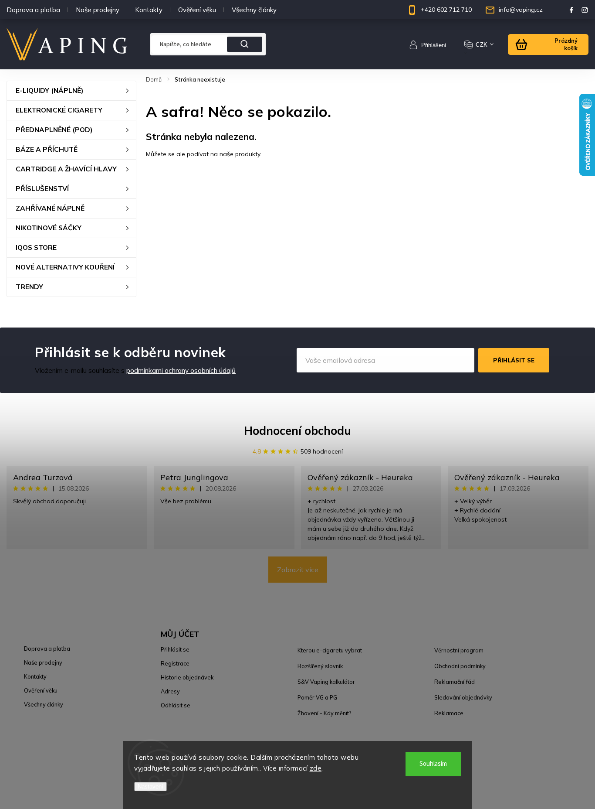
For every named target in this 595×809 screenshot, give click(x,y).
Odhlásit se (175, 705)
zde (316, 768)
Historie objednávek (187, 677)
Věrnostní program (458, 650)
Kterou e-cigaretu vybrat (330, 650)
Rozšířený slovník (320, 665)
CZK (482, 44)
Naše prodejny (97, 10)
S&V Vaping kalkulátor (326, 681)
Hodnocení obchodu (297, 430)
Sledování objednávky (463, 697)
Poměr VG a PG (317, 697)
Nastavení (150, 786)
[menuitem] (71, 91)
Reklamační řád (454, 681)
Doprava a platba (33, 10)
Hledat (244, 44)
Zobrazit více (297, 569)
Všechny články (254, 10)
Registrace (175, 663)
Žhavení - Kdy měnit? (324, 713)
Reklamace (448, 713)
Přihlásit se (513, 360)
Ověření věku (197, 10)
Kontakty (148, 10)
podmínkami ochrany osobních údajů (181, 370)
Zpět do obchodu (177, 173)
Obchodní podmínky (460, 665)
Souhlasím (433, 763)
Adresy (170, 691)
